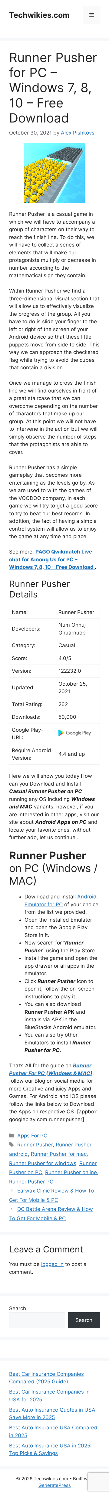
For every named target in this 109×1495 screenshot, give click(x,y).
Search (17, 1308)
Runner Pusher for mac (59, 1154)
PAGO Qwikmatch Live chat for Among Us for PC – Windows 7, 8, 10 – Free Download (52, 559)
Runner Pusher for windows (42, 1163)
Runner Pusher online (71, 1172)
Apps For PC (32, 1136)
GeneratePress (54, 1485)
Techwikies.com (39, 15)
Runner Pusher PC (31, 1182)
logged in (52, 1264)
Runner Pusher (35, 1145)
